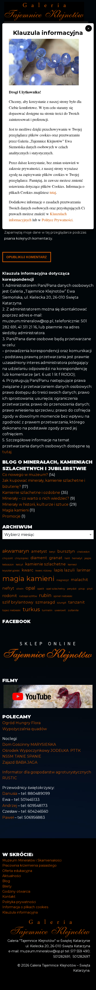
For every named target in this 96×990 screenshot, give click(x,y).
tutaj (53, 192)
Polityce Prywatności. (57, 219)
